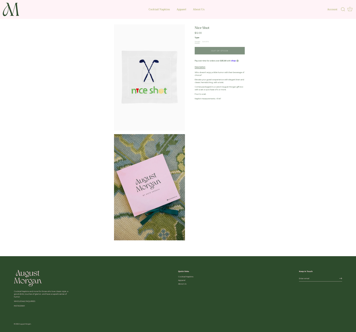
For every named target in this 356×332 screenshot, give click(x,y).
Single (197, 42)
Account (332, 9)
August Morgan (25, 324)
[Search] (343, 9)
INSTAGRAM (19, 306)
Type (197, 38)
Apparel (181, 9)
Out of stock (219, 51)
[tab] (201, 67)
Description (200, 67)
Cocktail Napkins (159, 9)
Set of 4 (205, 42)
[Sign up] (340, 278)
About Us (199, 9)
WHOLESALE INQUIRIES (24, 301)
